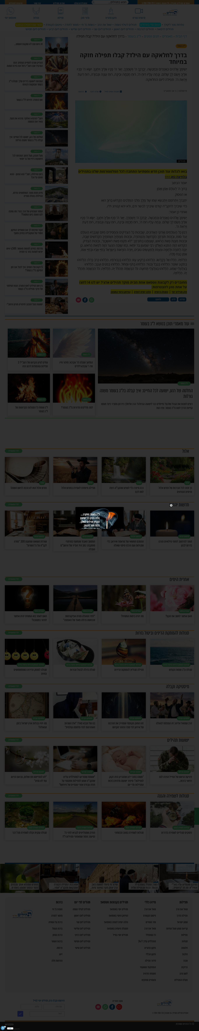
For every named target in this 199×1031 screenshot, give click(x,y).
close (171, 505)
